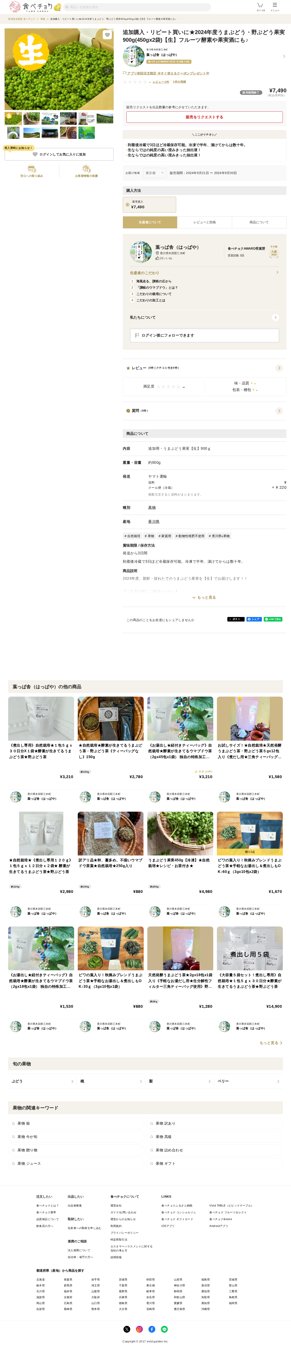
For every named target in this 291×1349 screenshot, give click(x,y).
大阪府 (95, 1297)
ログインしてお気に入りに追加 (63, 154)
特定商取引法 (118, 1239)
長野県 (123, 1291)
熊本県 (95, 1309)
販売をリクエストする (204, 117)
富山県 (233, 1285)
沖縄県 (205, 1309)
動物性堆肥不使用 (191, 536)
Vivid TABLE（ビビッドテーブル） (231, 1205)
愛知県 (205, 1291)
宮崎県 (150, 1309)
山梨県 (95, 1291)
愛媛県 (178, 1303)
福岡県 (233, 1303)
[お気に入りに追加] (107, 34)
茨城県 (233, 1279)
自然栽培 (133, 536)
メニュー (274, 10)
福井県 (68, 1291)
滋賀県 (40, 1297)
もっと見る (206, 597)
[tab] (204, 222)
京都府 (68, 1297)
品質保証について (47, 1219)
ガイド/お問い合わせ (123, 1212)
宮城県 (123, 1279)
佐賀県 (40, 1309)
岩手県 (95, 1279)
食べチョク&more (220, 1219)
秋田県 (150, 1279)
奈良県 (150, 1297)
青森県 (68, 1279)
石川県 (40, 1291)
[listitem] (42, 1081)
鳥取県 (205, 1297)
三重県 (233, 1291)
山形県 (178, 1279)
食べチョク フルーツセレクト (228, 1212)
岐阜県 (150, 1291)
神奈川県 (179, 1285)
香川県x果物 (221, 536)
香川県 (154, 521)
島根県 (233, 1297)
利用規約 (116, 1226)
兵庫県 (123, 1297)
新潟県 (205, 1285)
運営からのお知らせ (123, 1219)
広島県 (68, 1303)
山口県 (95, 1303)
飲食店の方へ (44, 1226)
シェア (255, 619)
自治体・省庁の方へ (80, 1257)
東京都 (150, 1285)
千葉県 (123, 1285)
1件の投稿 (179, 81)
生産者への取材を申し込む (85, 1228)
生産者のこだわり (144, 273)
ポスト (236, 619)
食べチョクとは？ (47, 1205)
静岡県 (178, 1291)
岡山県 (40, 1303)
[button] (204, 380)
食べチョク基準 (46, 1212)
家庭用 (166, 536)
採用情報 (116, 1257)
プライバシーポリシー (124, 1232)
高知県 (205, 1303)
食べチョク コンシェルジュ (178, 1212)
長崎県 (68, 1309)
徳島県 (123, 1303)
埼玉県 (95, 1285)
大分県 (123, 1309)
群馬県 (68, 1285)
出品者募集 (75, 1205)
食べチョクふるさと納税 (176, 1205)
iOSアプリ (168, 1226)
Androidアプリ (218, 1226)
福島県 (205, 1279)
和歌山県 (179, 1297)
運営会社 (116, 1205)
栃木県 (40, 1285)
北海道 (40, 1279)
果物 (152, 507)
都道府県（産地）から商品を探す (60, 1270)
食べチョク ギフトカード (177, 1219)
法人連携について (79, 1250)
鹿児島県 (179, 1309)
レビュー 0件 (161, 82)
